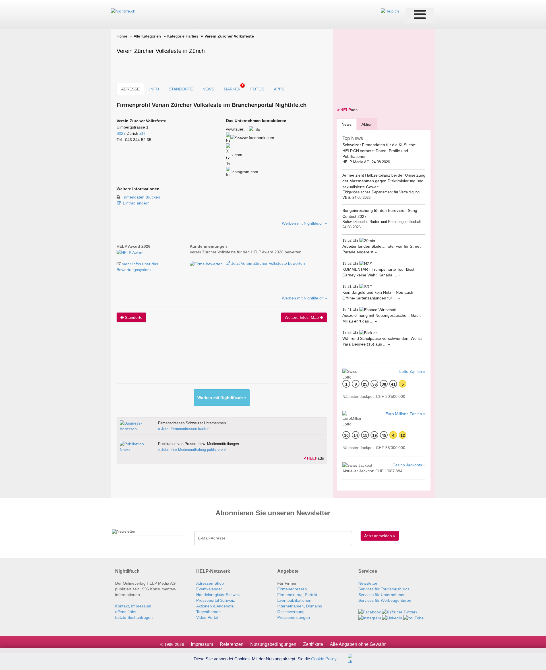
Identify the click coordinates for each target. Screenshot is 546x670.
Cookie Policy (323, 658)
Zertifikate (313, 644)
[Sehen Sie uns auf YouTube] (413, 617)
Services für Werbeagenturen (384, 600)
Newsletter (367, 583)
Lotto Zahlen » (412, 371)
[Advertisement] (220, 358)
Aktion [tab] (367, 124)
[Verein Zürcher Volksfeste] (130, 252)
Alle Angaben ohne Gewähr (358, 644)
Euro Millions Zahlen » (405, 413)
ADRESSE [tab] (130, 89)
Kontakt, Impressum (133, 606)
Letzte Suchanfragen (134, 617)
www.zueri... (237, 129)
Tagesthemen (208, 611)
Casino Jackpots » (408, 465)
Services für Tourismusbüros (384, 589)
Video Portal (207, 617)
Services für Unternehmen (382, 594)
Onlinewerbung (291, 611)
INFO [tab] (154, 89)
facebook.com (261, 137)
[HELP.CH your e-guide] (390, 11)
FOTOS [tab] (257, 89)
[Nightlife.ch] (123, 11)
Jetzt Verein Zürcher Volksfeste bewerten (267, 263)
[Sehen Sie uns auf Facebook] (369, 611)
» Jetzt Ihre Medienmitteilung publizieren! (192, 449)
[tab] (346, 124)
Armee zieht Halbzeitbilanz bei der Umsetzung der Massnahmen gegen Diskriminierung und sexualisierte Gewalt (383, 181)
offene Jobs (125, 611)
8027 (121, 133)
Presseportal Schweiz (215, 600)
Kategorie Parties (182, 36)
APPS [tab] (279, 89)
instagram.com (244, 171)
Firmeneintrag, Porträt (297, 594)
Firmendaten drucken (140, 197)
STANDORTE (181, 89)
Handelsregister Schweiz (218, 594)
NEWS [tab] (208, 89)
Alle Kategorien (147, 36)
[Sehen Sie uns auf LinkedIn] (392, 617)
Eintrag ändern (136, 203)
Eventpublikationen (294, 600)
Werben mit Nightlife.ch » (304, 223)
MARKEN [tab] (233, 87)
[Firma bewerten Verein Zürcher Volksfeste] (207, 263)
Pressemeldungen (293, 617)
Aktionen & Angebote (215, 606)
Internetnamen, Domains (299, 606)
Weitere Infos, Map (302, 317)
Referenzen (231, 644)
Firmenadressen (292, 589)
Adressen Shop (210, 583)
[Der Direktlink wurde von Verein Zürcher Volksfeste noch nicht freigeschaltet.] (254, 129)
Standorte (133, 317)
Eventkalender (209, 589)
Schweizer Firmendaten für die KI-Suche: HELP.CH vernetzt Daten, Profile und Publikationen (379, 150)
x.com (236, 154)
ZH (142, 133)
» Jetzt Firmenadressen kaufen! (184, 429)
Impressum (202, 644)
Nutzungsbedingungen (273, 644)
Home (122, 36)
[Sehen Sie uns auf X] (399, 611)
